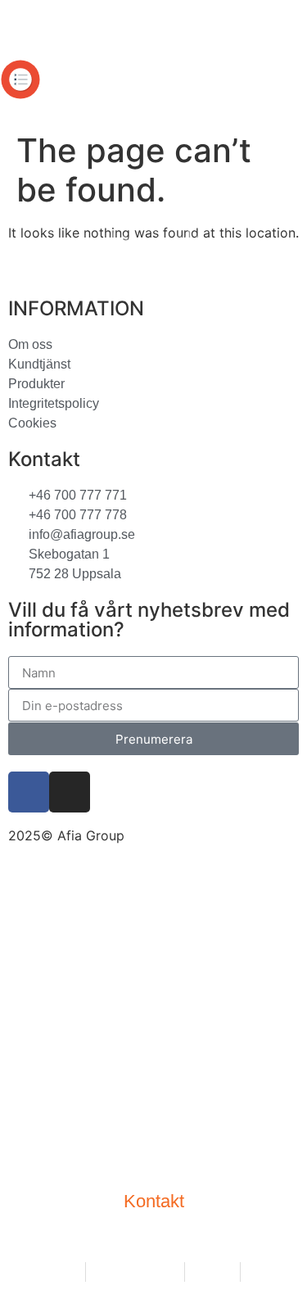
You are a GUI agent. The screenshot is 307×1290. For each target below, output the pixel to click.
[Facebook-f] (28, 792)
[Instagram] (69, 792)
